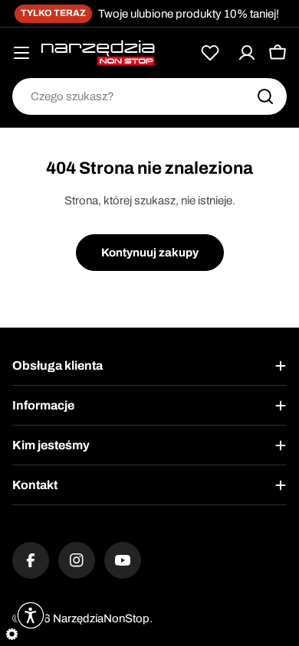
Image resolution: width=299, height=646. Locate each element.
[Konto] (247, 53)
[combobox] (149, 96)
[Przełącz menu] (21, 53)
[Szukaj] (265, 96)
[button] (30, 615)
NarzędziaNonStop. (103, 618)
